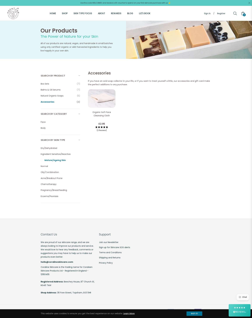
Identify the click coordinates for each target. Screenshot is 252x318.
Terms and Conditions (110, 252)
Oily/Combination (50, 172)
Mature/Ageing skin (55, 160)
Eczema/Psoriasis (49, 196)
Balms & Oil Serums (60, 89)
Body (43, 128)
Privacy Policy (106, 262)
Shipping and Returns (109, 257)
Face (43, 122)
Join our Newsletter (108, 242)
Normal (44, 166)
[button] (102, 129)
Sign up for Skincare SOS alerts (114, 247)
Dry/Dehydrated (49, 148)
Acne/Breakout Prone (51, 178)
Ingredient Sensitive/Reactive (56, 154)
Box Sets (60, 83)
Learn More (129, 313)
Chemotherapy (48, 184)
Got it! (194, 313)
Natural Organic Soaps (60, 95)
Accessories (60, 101)
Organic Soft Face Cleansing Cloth (101, 114)
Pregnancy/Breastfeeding (54, 190)
